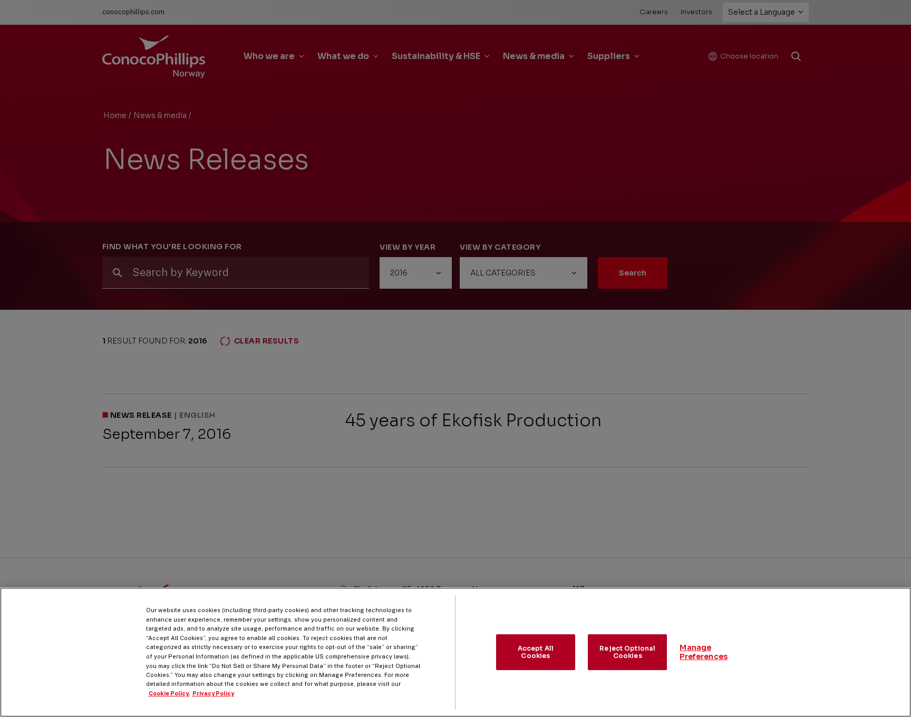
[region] (455, 652)
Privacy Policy (213, 693)
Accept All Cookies (536, 652)
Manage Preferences (704, 652)
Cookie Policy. (169, 693)
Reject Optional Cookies (627, 652)
